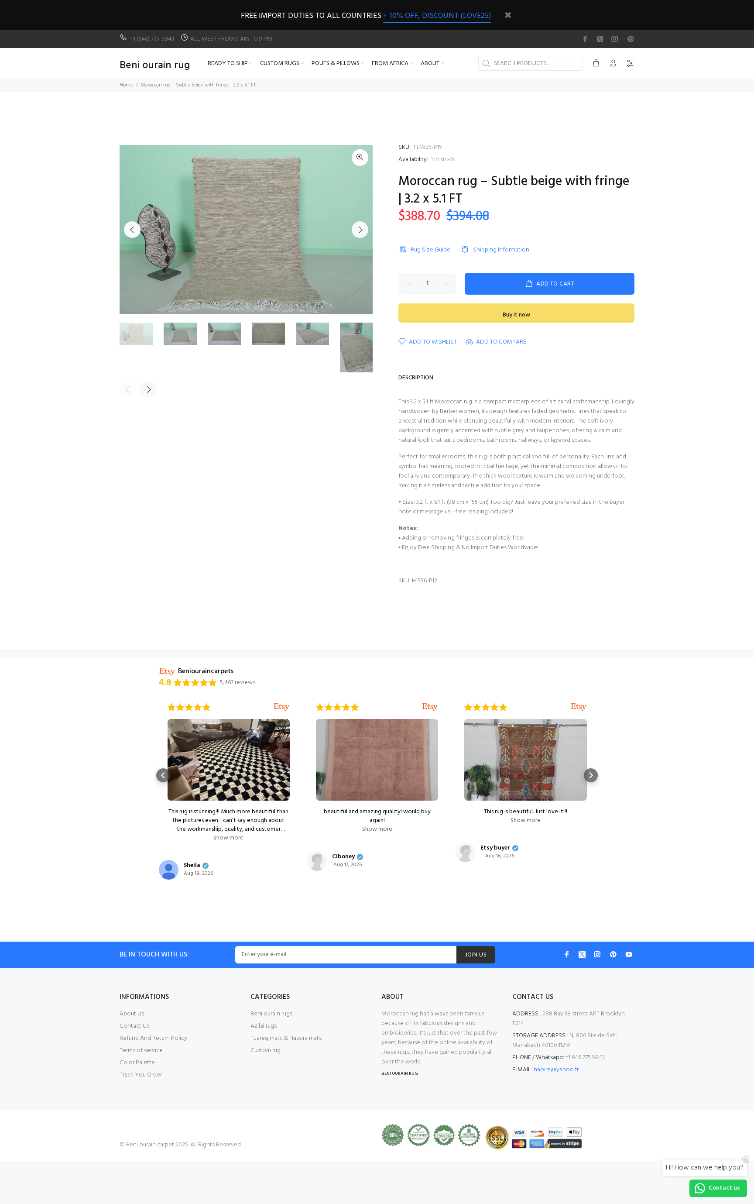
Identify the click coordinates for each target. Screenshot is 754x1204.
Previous (132, 229)
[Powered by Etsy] (281, 707)
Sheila (192, 866)
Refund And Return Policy (153, 1038)
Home (126, 85)
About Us (132, 1014)
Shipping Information (501, 250)
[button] (163, 775)
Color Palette (137, 1063)
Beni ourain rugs (271, 1014)
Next (360, 229)
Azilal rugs (263, 1026)
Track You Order (141, 1075)
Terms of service (141, 1051)
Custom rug (265, 1051)
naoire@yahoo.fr (556, 1070)
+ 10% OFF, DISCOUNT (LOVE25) (437, 16)
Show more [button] (228, 838)
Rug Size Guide (430, 250)
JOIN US (476, 955)
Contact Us (134, 1026)
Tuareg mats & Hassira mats (286, 1038)
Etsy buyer (495, 848)
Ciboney (343, 857)
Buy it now (516, 315)
